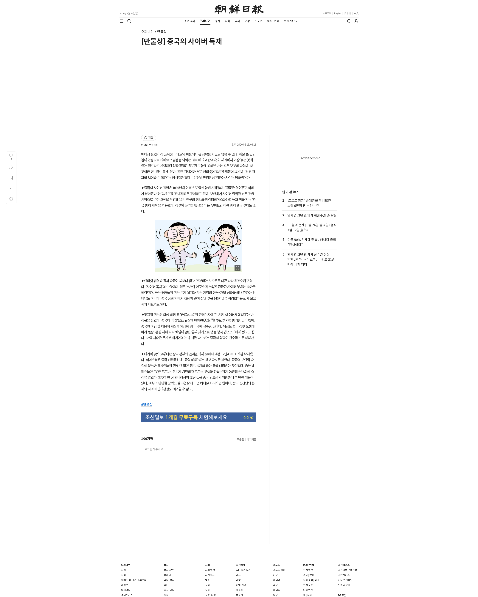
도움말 (240, 439)
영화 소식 (308, 580)
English (337, 13)
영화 (309, 595)
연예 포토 (308, 585)
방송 (311, 575)
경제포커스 (127, 595)
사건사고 (210, 575)
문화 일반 (308, 590)
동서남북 (125, 590)
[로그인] (356, 21)
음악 (316, 580)
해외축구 (277, 590)
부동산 (239, 595)
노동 (207, 590)
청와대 (167, 575)
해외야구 (277, 580)
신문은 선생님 (345, 580)
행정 (166, 595)
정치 (166, 565)
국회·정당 (169, 580)
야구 (275, 575)
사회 (207, 565)
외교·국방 (169, 590)
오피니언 (147, 32)
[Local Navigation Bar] (122, 21)
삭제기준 (251, 439)
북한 (166, 585)
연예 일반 (308, 570)
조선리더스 (344, 565)
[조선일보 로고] (239, 9)
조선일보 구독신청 (347, 570)
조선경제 (240, 565)
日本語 (347, 13)
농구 (275, 595)
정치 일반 (169, 570)
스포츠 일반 (279, 570)
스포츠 (276, 565)
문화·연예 (308, 565)
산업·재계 (241, 585)
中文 (356, 13)
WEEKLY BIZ (243, 570)
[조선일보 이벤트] (198, 417)
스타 (305, 575)
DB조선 (342, 595)
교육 (207, 585)
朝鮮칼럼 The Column (133, 580)
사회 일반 (210, 570)
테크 (238, 575)
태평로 (124, 585)
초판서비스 (344, 575)
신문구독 (327, 13)
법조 (207, 580)
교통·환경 (210, 595)
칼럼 (123, 575)
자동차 (239, 590)
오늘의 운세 (344, 585)
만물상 (162, 32)
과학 (238, 580)
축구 (275, 585)
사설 (123, 570)
